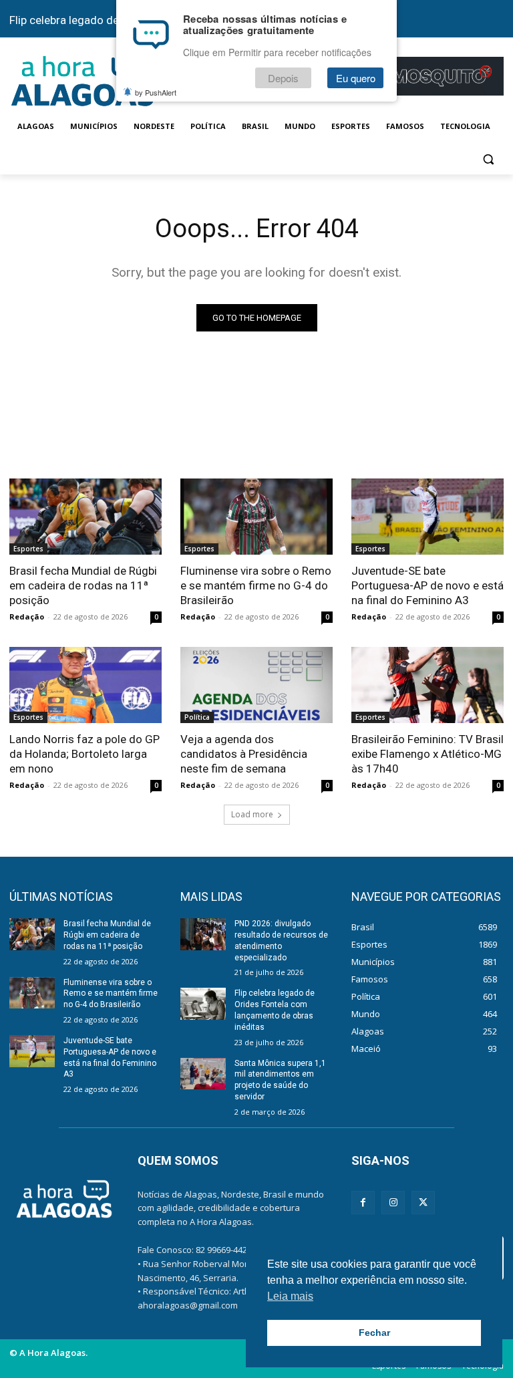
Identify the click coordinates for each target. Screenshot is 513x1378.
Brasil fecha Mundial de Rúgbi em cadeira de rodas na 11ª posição (83, 585)
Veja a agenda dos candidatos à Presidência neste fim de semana (243, 753)
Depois (283, 78)
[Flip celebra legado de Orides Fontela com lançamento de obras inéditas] (203, 1004)
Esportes (28, 548)
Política (197, 717)
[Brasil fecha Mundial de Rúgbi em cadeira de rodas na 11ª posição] (85, 516)
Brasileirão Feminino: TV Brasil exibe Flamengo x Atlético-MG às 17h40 (427, 753)
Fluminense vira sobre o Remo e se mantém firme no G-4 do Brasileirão (255, 585)
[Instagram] (393, 1202)
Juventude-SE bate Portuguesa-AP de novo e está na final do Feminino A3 (427, 585)
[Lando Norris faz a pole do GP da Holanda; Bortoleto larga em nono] (85, 685)
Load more (252, 814)
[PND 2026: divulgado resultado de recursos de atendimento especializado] (203, 934)
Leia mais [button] (290, 1296)
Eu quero (355, 78)
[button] (488, 158)
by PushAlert (155, 92)
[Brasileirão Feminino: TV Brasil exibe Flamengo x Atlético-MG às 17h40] (427, 685)
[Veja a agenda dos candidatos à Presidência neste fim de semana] (256, 685)
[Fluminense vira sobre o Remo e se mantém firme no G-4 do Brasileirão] (256, 516)
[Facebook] (363, 1202)
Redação (26, 616)
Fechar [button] (374, 1332)
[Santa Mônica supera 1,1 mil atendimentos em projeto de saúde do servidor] (203, 1074)
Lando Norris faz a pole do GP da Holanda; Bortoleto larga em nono (84, 753)
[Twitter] (423, 1202)
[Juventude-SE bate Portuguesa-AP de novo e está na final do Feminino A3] (427, 516)
